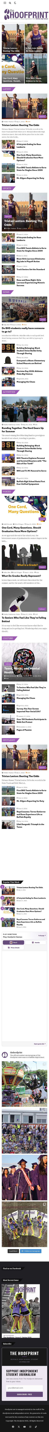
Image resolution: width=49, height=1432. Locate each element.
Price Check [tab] (15, 948)
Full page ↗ (42, 935)
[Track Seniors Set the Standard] (8, 269)
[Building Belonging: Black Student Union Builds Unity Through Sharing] (8, 348)
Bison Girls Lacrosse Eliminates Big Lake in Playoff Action (31, 260)
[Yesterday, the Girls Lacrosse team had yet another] (24, 1131)
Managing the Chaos (26, 381)
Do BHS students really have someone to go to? (23, 329)
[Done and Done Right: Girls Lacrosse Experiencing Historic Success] (8, 280)
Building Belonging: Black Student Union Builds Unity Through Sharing (29, 350)
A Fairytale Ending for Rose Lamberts (29, 145)
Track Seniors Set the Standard (31, 269)
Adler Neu (7, 572)
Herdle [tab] (37, 942)
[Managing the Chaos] (8, 381)
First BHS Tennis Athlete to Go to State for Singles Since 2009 (31, 168)
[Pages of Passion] (8, 730)
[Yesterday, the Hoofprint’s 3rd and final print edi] (24, 1224)
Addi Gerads (8, 524)
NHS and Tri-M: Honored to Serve (31, 470)
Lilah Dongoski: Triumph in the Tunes (30, 825)
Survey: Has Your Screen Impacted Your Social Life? (29, 710)
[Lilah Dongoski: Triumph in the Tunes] (8, 824)
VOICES (7, 491)
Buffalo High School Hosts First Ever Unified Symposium (31, 482)
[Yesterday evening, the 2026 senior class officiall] (24, 1177)
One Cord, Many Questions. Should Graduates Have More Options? (30, 157)
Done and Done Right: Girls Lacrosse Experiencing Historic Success (31, 282)
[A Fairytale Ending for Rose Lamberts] (36, 38)
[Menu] (5, 3)
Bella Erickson (11, 676)
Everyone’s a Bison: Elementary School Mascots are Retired (31, 361)
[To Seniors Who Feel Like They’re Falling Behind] (8, 687)
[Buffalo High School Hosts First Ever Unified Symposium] (8, 481)
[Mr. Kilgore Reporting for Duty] (8, 178)
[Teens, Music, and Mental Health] (24, 662)
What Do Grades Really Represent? (21, 575)
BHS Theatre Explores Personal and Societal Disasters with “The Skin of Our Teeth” (31, 461)
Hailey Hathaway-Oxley (12, 424)
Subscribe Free (24, 1394)
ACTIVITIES (9, 392)
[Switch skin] (15, 3)
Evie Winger (19, 524)
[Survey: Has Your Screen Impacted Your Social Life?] (8, 708)
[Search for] (10, 3)
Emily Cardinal (24, 676)
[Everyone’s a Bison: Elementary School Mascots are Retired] (8, 360)
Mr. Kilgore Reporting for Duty (30, 178)
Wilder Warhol (9, 122)
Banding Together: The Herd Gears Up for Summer (23, 429)
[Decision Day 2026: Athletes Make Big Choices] (8, 371)
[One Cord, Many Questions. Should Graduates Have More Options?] (13, 69)
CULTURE (8, 638)
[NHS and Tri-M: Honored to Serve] (8, 470)
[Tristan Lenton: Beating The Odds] (13, 38)
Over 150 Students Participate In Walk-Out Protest (32, 720)
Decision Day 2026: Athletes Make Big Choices (30, 372)
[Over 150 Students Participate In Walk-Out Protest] (8, 719)
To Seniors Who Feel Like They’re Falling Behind (31, 688)
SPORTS (7, 188)
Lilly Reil (6, 325)
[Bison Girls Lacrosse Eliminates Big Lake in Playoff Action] (8, 258)
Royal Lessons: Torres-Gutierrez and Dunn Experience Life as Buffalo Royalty (31, 814)
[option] (24, 54)
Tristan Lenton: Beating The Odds (20, 125)
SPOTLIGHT (9, 740)
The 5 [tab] (15, 942)
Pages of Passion (24, 729)
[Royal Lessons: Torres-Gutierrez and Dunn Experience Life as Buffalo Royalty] (8, 811)
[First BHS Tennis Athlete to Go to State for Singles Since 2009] (36, 69)
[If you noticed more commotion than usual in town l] (24, 1084)
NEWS (6, 292)
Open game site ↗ (40, 1044)
